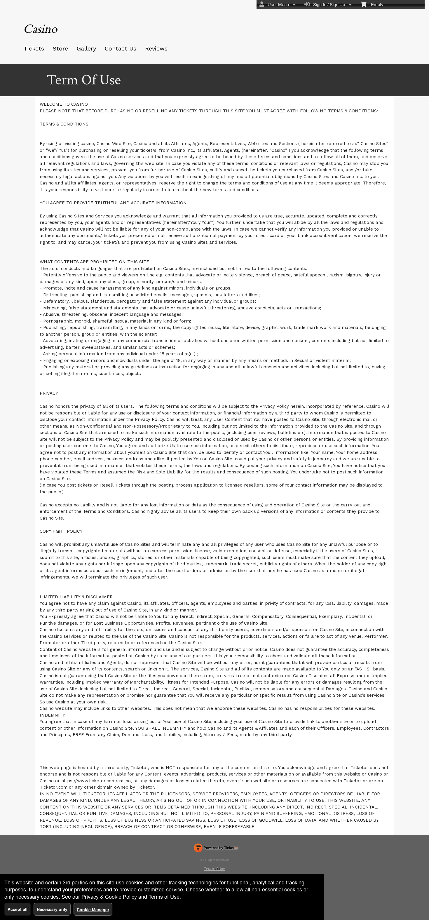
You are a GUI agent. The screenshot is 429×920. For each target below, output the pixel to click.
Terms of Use (214, 868)
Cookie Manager (93, 909)
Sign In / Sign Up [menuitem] (328, 4)
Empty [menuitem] (374, 4)
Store (60, 48)
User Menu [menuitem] (277, 4)
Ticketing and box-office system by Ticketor (215, 849)
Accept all (17, 909)
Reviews (156, 48)
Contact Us (120, 48)
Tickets (34, 48)
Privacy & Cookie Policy (109, 896)
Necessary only (52, 909)
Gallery (86, 48)
